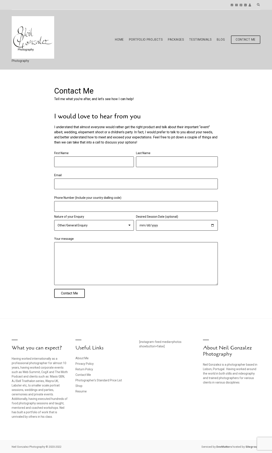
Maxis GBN (57, 376)
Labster (17, 385)
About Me (82, 358)
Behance (245, 5)
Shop (78, 386)
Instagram (236, 5)
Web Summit (31, 372)
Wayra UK (51, 381)
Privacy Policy (84, 363)
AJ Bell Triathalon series (28, 381)
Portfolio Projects (146, 39)
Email (58, 175)
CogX (44, 372)
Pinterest (240, 5)
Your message (64, 238)
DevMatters (224, 446)
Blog (221, 39)
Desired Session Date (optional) (157, 216)
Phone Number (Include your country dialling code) (87, 197)
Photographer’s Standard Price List (98, 380)
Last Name (143, 153)
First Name (61, 153)
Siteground (252, 446)
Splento (249, 5)
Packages (176, 39)
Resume (81, 391)
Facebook (232, 5)
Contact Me (246, 39)
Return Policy (84, 369)
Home (119, 39)
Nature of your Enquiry (69, 216)
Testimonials (200, 39)
